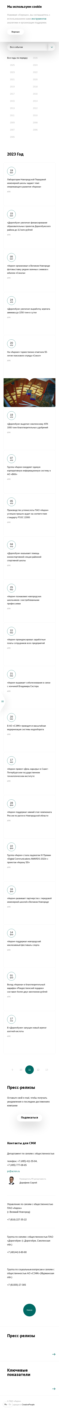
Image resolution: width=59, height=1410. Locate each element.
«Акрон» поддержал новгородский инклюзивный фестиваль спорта (29, 946)
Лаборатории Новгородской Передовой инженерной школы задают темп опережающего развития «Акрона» (29, 184)
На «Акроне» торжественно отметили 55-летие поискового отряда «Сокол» (29, 371)
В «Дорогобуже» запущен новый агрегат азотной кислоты (29, 1032)
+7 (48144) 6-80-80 (17, 1252)
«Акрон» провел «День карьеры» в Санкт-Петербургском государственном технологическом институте (29, 773)
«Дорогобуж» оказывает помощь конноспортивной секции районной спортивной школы (29, 557)
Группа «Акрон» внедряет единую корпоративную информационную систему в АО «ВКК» (29, 471)
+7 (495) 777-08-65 (17, 1165)
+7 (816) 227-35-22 (17, 1219)
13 (46, 1070)
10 (21, 1070)
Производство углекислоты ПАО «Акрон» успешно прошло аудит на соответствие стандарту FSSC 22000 (29, 514)
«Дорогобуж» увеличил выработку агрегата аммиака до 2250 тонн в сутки (29, 313)
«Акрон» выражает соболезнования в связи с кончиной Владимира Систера (29, 687)
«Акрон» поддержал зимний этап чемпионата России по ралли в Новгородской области (29, 816)
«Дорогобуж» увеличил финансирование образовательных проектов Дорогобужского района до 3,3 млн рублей (29, 227)
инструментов (39, 19)
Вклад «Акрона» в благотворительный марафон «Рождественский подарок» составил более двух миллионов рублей (29, 989)
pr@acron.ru (13, 1171)
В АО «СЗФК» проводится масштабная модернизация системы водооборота (29, 730)
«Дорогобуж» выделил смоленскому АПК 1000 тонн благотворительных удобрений (29, 428)
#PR (9, 192)
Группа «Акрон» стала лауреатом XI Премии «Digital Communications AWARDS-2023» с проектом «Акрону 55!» (29, 859)
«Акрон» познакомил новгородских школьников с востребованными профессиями (29, 601)
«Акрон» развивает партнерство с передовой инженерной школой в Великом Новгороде (29, 903)
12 (38, 1070)
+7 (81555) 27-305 (16, 1285)
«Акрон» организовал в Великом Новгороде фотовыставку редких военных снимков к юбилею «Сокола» (29, 270)
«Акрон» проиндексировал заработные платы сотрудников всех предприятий (29, 644)
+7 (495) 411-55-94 (27, 1161)
